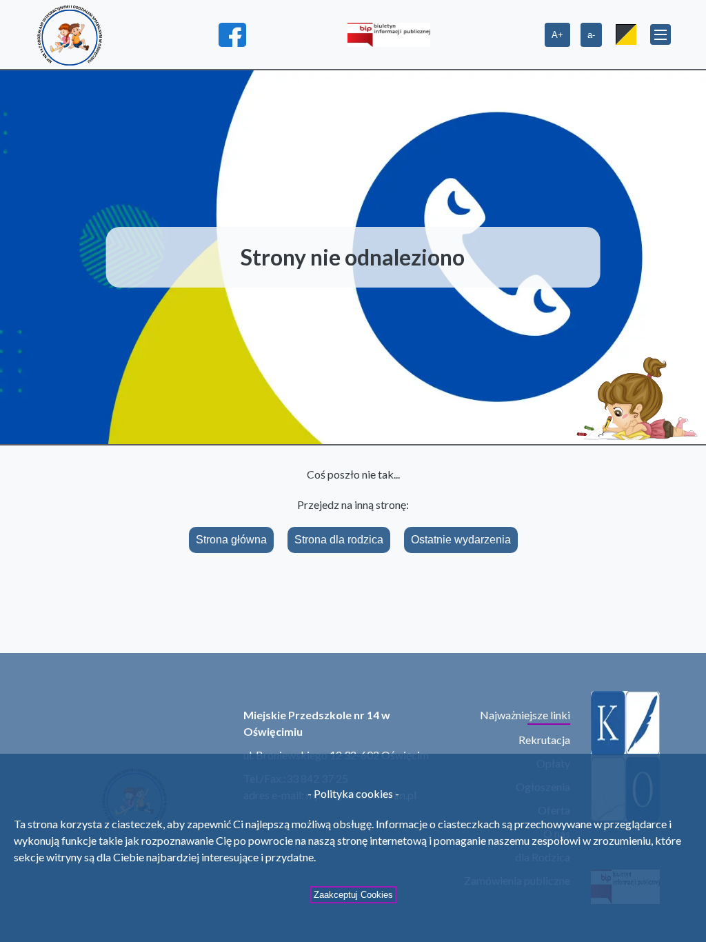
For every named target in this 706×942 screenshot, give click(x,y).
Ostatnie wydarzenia (461, 539)
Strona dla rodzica (338, 539)
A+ (557, 35)
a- (591, 35)
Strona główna (231, 539)
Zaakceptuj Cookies (353, 895)
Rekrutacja (544, 739)
